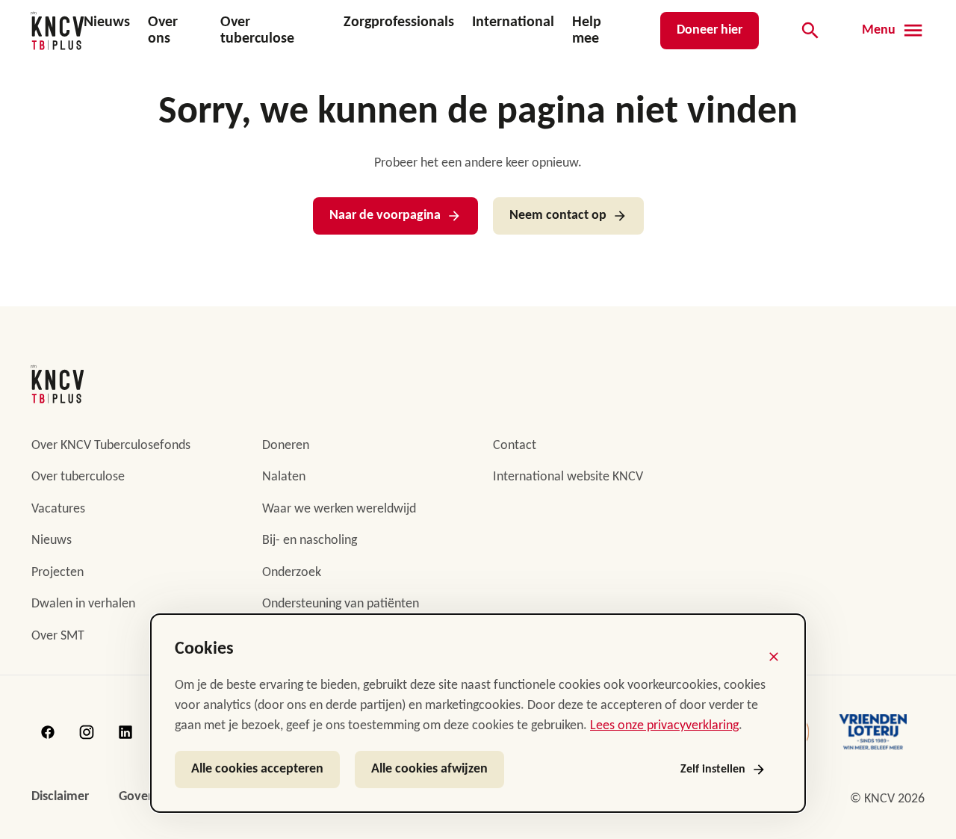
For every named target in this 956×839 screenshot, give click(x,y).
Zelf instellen (712, 769)
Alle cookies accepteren (257, 769)
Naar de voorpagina (385, 215)
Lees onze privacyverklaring (664, 726)
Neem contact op (557, 215)
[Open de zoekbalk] (810, 30)
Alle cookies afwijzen (429, 769)
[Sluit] (773, 656)
